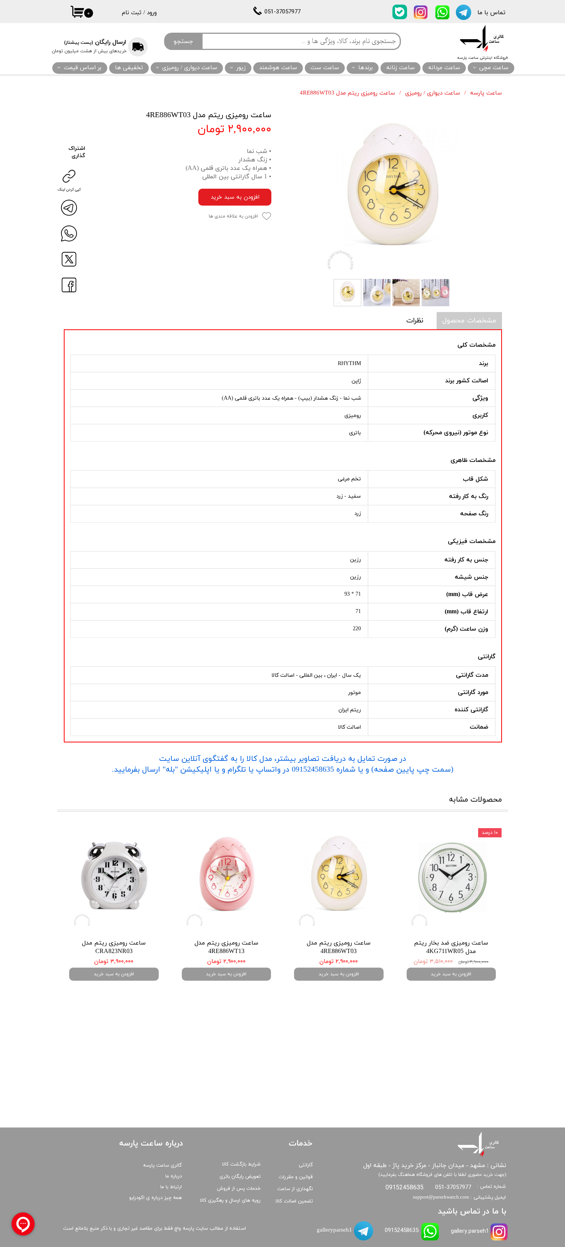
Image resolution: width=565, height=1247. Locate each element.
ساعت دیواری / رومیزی (189, 68)
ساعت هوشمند (278, 68)
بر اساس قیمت (82, 68)
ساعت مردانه (444, 68)
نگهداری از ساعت (295, 1189)
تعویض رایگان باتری (240, 1176)
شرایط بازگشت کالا (241, 1164)
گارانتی (306, 1165)
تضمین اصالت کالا (294, 1201)
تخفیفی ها (129, 68)
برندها (365, 68)
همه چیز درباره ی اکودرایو (155, 1197)
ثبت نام (131, 13)
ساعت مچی (493, 68)
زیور (241, 68)
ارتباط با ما (171, 1187)
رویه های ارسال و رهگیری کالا (230, 1200)
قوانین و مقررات (296, 1177)
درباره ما (173, 1176)
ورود (152, 13)
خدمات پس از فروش (239, 1188)
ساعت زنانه (400, 68)
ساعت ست (325, 68)
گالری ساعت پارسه (162, 1165)
